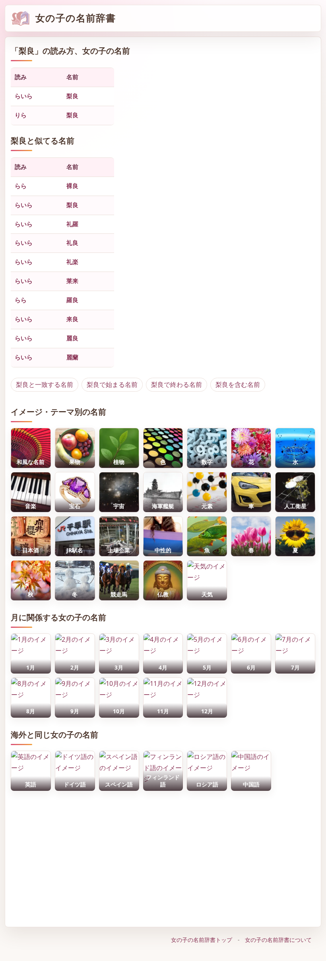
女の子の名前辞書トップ (201, 940)
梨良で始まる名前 (112, 384)
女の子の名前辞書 (75, 18)
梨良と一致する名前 (44, 384)
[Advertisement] (162, 856)
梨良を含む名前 (237, 384)
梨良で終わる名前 (176, 384)
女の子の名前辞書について (278, 940)
